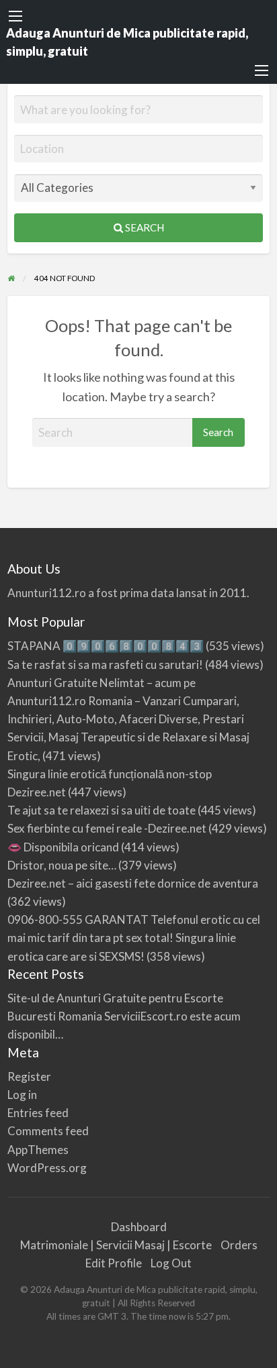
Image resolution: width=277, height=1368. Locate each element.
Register (29, 1076)
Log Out (171, 1263)
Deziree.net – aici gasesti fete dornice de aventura (132, 883)
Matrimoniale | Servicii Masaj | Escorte (116, 1245)
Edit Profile (113, 1263)
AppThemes (38, 1150)
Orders (239, 1245)
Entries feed (38, 1113)
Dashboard (139, 1227)
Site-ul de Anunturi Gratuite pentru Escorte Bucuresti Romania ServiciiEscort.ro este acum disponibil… (124, 1016)
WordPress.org (47, 1168)
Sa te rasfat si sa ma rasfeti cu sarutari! (105, 664)
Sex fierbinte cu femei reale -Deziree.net (106, 828)
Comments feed (48, 1131)
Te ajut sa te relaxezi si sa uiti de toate (101, 810)
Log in (22, 1095)
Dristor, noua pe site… (61, 865)
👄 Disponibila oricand (63, 847)
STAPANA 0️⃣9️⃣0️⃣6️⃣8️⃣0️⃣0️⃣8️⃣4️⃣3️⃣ (105, 646)
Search (143, 227)
